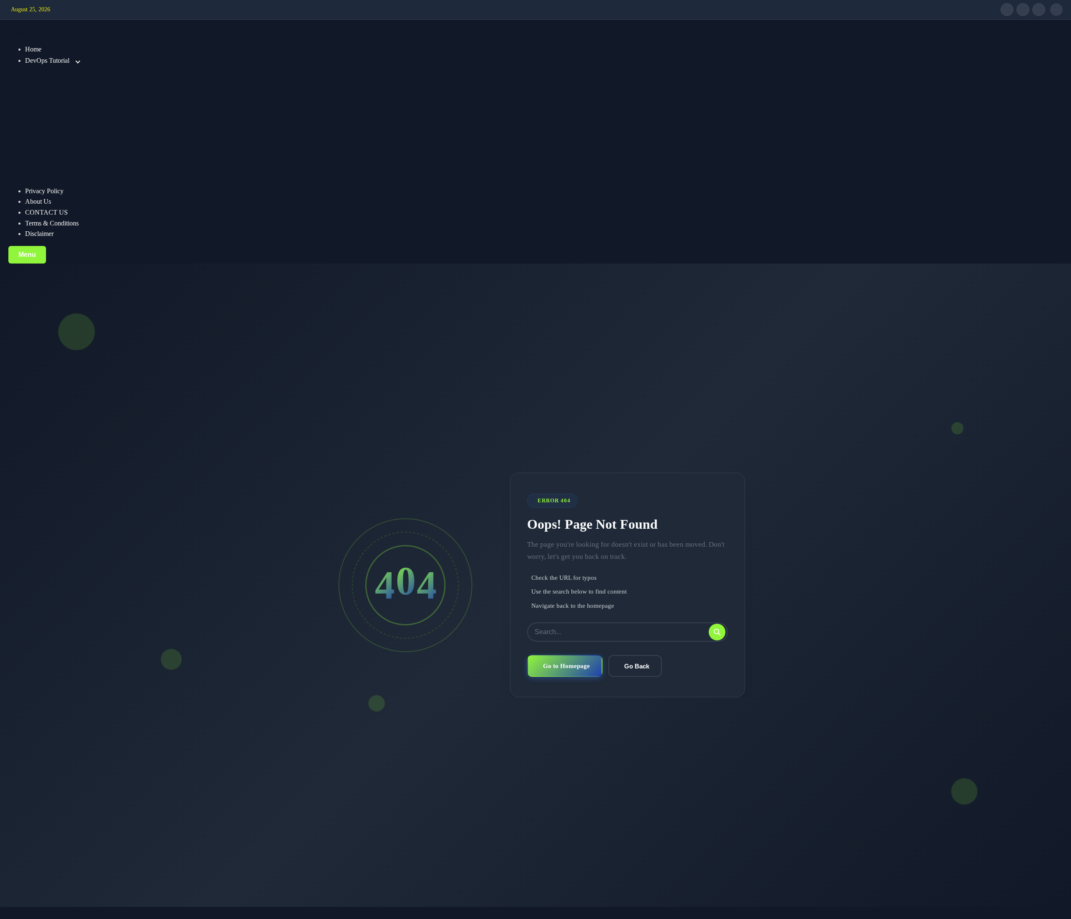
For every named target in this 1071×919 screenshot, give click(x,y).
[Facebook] (1007, 9)
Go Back (636, 666)
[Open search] (1056, 9)
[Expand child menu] (78, 61)
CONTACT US (46, 212)
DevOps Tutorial (47, 60)
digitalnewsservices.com (40, 31)
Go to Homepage (566, 665)
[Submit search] (717, 632)
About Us (38, 201)
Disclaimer (39, 233)
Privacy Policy (44, 191)
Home (33, 49)
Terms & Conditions (52, 223)
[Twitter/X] (1023, 9)
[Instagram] (1039, 9)
